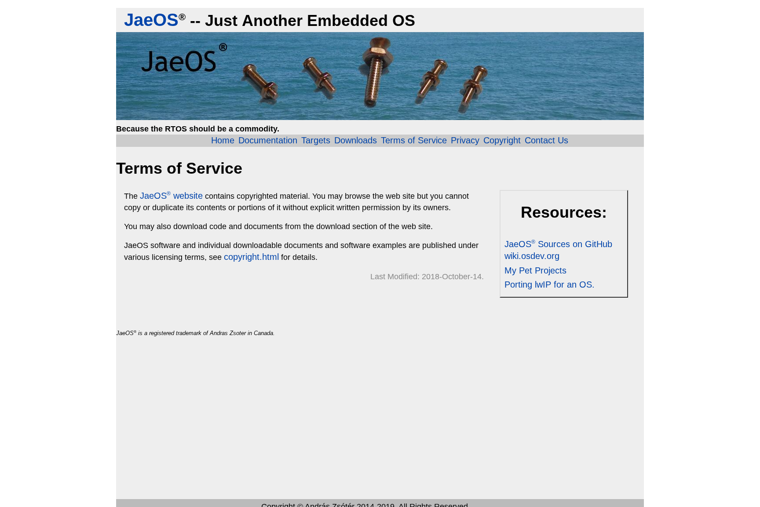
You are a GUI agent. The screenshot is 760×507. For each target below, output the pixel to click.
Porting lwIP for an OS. (549, 284)
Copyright (502, 140)
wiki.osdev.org (531, 256)
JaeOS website (171, 196)
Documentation (267, 140)
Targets (315, 140)
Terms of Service (414, 140)
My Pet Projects (535, 270)
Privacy (465, 140)
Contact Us (546, 140)
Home (222, 140)
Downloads (355, 140)
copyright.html (251, 257)
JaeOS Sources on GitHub (558, 244)
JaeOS (151, 19)
